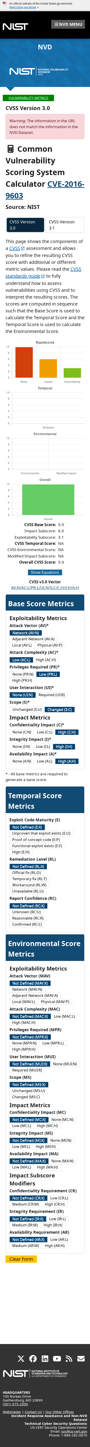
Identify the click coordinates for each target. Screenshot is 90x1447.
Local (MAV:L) (23, 1001)
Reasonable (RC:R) (28, 918)
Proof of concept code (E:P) (36, 839)
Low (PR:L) (48, 674)
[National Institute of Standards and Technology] (36, 1375)
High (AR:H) (55, 1245)
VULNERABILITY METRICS (28, 98)
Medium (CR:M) (25, 1204)
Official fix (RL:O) (26, 872)
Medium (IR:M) (25, 1225)
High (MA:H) (47, 1167)
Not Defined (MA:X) (29, 1160)
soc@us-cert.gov (74, 1431)
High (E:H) (21, 852)
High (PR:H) (22, 680)
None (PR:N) (22, 674)
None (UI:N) (22, 694)
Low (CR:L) (59, 1198)
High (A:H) (67, 761)
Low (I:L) (43, 746)
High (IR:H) (53, 1225)
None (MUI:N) (65, 1063)
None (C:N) (21, 732)
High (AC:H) (46, 659)
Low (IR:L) (57, 1218)
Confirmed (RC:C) (27, 924)
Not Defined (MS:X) (28, 1084)
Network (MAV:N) (27, 989)
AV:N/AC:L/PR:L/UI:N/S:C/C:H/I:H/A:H (45, 587)
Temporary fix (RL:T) (29, 878)
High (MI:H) (46, 1146)
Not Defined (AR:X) (28, 1239)
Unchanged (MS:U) (28, 1090)
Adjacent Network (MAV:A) (35, 995)
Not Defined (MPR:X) (30, 1036)
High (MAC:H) (24, 1022)
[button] (68, 24)
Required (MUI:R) (27, 1070)
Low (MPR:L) (53, 1043)
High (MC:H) (47, 1125)
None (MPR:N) (24, 1043)
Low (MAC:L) (64, 1016)
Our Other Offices (59, 1411)
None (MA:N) (62, 1160)
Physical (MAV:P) (55, 1001)
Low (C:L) (44, 732)
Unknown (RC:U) (26, 911)
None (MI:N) (60, 1140)
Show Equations (45, 572)
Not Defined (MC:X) (29, 1119)
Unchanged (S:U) (27, 709)
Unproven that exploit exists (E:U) (41, 833)
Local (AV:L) (22, 645)
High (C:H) (67, 732)
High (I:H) (64, 746)
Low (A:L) (44, 761)
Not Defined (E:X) (27, 827)
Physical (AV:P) (49, 645)
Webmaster (12, 1411)
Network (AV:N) (25, 632)
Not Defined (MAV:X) (30, 983)
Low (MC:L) (21, 1125)
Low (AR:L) (59, 1239)
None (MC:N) (62, 1119)
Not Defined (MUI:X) (29, 1063)
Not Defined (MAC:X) (30, 1016)
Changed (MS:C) (26, 1096)
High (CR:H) (55, 1204)
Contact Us (33, 1411)
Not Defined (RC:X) (28, 905)
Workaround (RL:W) (29, 884)
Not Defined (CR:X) (28, 1198)
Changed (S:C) (60, 709)
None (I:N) (21, 746)
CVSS (14, 248)
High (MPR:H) (24, 1049)
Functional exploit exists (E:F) (37, 845)
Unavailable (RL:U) (28, 891)
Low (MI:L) (21, 1146)
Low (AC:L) (21, 659)
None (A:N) (21, 761)
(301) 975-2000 (15, 1404)
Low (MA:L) (21, 1167)
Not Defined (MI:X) (28, 1140)
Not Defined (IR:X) (27, 1218)
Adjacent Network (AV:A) (33, 638)
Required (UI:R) (52, 694)
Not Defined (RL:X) (28, 866)
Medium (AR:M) (25, 1245)
